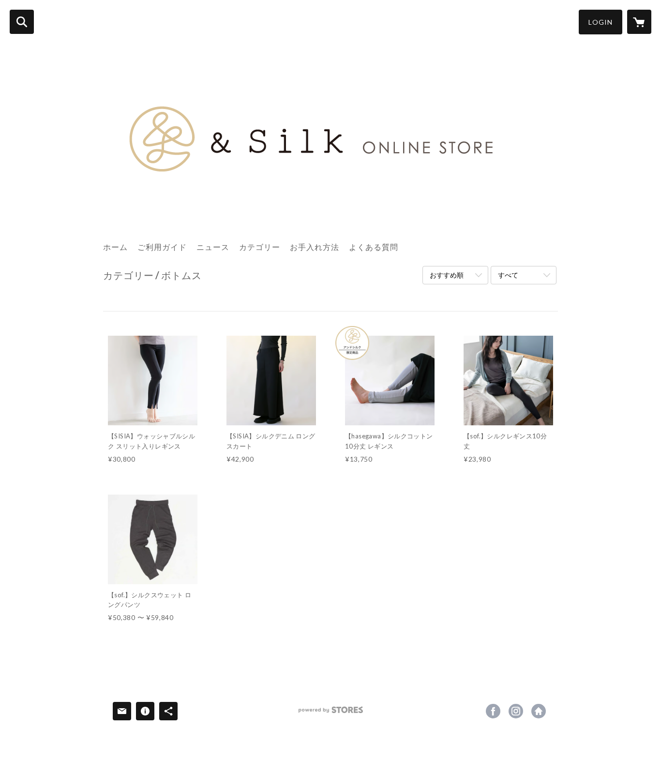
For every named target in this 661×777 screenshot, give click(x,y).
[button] (600, 22)
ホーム (115, 246)
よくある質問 (373, 246)
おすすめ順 (447, 275)
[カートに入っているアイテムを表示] (639, 22)
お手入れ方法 (314, 246)
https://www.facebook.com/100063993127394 (493, 711)
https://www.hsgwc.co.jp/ (538, 711)
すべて (508, 275)
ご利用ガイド (162, 246)
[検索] (22, 22)
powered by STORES (330, 713)
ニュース (212, 246)
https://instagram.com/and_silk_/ (516, 711)
